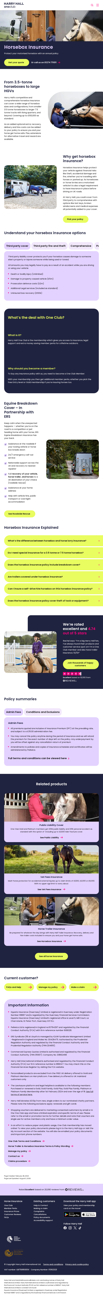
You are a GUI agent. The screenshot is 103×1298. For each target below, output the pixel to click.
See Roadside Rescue (19, 513)
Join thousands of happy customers (80, 664)
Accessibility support (43, 1220)
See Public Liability (49, 837)
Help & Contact (41, 1205)
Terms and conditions (53, 1264)
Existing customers (44, 1201)
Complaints (39, 1211)
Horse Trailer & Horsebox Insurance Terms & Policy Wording (39, 1146)
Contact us (14, 1156)
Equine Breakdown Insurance (18, 435)
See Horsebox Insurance (49, 941)
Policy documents (42, 1217)
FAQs (6, 1217)
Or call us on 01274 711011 (44, 62)
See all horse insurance (51, 956)
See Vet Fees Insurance (50, 889)
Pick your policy (75, 219)
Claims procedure (17, 1161)
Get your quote (16, 62)
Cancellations (40, 1214)
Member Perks (10, 1208)
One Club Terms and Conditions (24, 1141)
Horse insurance (13, 1201)
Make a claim (78, 987)
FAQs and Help (13, 987)
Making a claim (40, 1208)
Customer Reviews (12, 1214)
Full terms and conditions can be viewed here (37, 758)
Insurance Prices (11, 1211)
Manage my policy (48, 987)
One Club (8, 1205)
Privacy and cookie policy (77, 1264)
